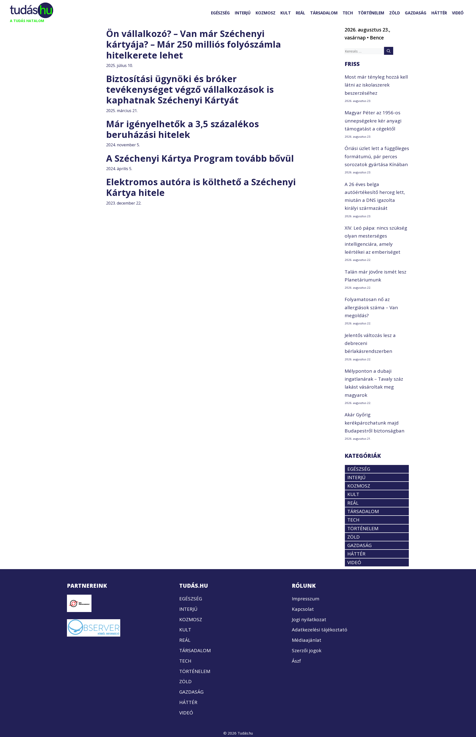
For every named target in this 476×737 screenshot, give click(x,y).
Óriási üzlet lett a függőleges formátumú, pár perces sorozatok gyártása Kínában (377, 156)
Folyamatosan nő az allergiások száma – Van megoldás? (371, 307)
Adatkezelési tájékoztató (319, 629)
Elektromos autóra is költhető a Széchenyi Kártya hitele (201, 187)
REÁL (300, 13)
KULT (285, 13)
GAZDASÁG (415, 13)
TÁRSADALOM (324, 13)
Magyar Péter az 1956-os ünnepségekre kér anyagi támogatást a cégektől (373, 120)
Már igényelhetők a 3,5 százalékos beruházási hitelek (182, 129)
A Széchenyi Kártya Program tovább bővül (200, 158)
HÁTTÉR (439, 13)
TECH (348, 13)
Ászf (296, 661)
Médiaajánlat (306, 640)
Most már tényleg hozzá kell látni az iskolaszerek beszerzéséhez (376, 85)
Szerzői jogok (306, 650)
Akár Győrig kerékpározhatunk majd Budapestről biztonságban (374, 422)
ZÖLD (394, 13)
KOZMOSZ (265, 13)
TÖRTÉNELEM (371, 13)
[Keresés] (388, 51)
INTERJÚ (243, 13)
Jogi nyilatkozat (309, 619)
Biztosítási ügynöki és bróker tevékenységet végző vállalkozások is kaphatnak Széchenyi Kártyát (190, 89)
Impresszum (305, 598)
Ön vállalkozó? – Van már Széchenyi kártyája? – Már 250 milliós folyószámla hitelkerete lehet (193, 44)
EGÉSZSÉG (220, 13)
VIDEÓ (458, 13)
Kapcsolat (303, 609)
